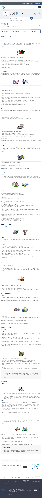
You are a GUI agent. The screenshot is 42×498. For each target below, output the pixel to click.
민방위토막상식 (17, 26)
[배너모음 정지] (40, 477)
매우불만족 (19, 465)
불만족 (14, 465)
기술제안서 (22, 20)
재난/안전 (12, 26)
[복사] (37, 25)
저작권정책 (16, 481)
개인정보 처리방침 (6, 481)
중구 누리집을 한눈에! (37, 3)
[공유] (35, 25)
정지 (30, 20)
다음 (31, 20)
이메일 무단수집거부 (6, 483)
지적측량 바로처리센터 (26, 477)
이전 (29, 20)
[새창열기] (5, 13)
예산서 (17, 20)
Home (3, 26)
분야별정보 (7, 26)
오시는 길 (26, 483)
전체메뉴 (39, 7)
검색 (31, 18)
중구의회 (31, 3)
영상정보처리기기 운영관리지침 (26, 481)
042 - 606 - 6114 (14, 490)
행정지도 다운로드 (16, 483)
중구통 (11, 20)
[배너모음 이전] (36, 477)
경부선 (26, 20)
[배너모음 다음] (38, 477)
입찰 (14, 20)
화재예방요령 (24, 26)
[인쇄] (40, 25)
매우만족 (4, 465)
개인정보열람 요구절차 (36, 481)
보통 (11, 465)
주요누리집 (27, 3)
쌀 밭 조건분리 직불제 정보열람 (14, 477)
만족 (8, 465)
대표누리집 (23, 3)
